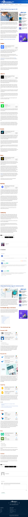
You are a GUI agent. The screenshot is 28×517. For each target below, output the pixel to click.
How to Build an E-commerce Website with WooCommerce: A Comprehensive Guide (24, 25)
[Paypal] (19, 503)
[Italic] (5, 258)
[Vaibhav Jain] (0, 10)
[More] (14, 237)
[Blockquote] (9, 258)
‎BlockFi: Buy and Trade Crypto (9, 185)
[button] (1, 4)
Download (16, 47)
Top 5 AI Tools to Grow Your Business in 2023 (24, 28)
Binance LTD (9, 158)
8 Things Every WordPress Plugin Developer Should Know (24, 18)
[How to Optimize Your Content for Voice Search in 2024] (20, 21)
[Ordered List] (7, 258)
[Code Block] (10, 258)
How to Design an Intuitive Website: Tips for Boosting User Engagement (24, 15)
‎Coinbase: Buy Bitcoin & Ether (9, 45)
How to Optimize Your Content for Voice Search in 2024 (24, 21)
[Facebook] (9, 503)
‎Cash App (6, 104)
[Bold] (4, 258)
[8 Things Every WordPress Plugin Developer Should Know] (20, 18)
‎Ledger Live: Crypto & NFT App (9, 76)
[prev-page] (19, 30)
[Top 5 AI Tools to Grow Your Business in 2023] (20, 28)
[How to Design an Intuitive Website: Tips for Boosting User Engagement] (20, 15)
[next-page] (20, 30)
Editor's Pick (23, 19)
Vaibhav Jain (3, 10)
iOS (9, 10)
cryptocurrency (9, 235)
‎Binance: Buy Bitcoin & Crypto (9, 157)
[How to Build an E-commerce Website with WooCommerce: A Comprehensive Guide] (20, 25)
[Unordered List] (8, 258)
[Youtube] (27, 1)
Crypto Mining (5, 235)
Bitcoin (3, 235)
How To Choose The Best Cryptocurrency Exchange (9, 39)
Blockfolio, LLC (9, 132)
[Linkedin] (17, 503)
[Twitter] (11, 503)
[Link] (11, 258)
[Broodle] (7, 2)
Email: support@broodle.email (14, 504)
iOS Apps (13, 235)
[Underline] (6, 258)
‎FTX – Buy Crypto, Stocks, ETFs (9, 131)
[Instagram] (13, 503)
